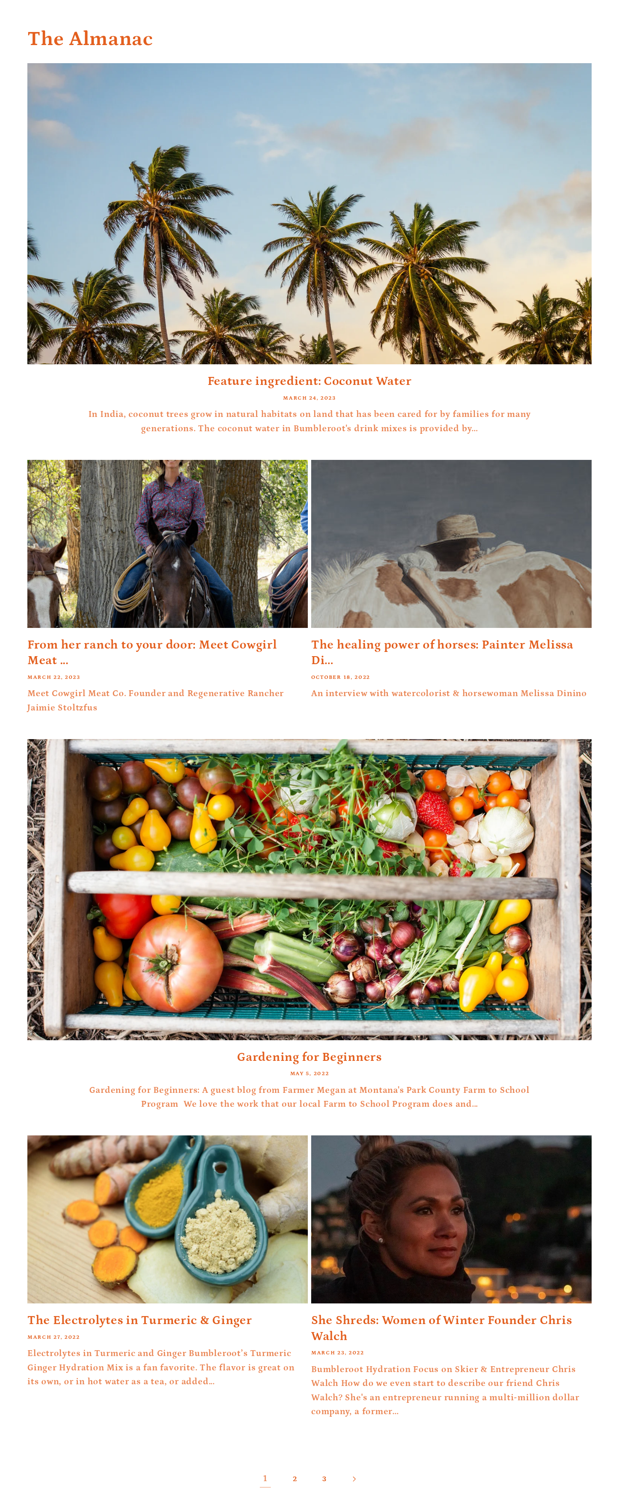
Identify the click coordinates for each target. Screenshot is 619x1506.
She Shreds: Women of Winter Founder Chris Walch (441, 1328)
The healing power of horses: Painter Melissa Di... (442, 653)
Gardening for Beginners (309, 1057)
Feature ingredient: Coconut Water (310, 381)
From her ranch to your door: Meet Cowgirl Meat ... (152, 653)
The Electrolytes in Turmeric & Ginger (139, 1320)
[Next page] (354, 1479)
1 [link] (265, 1479)
